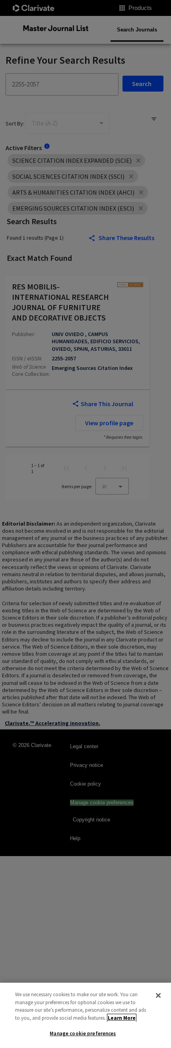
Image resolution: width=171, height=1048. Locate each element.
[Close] (158, 995)
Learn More (122, 1018)
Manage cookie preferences (83, 1033)
